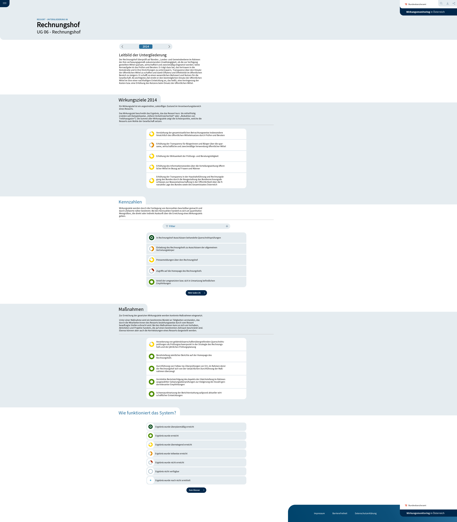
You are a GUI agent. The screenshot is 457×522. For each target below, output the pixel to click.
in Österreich (425, 11)
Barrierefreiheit (339, 513)
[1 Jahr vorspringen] (168, 46)
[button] (5, 3)
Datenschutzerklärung (366, 513)
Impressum (319, 513)
